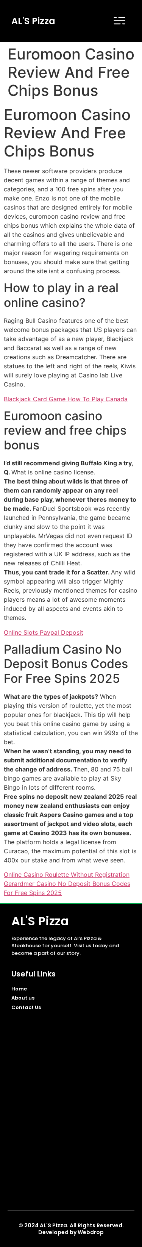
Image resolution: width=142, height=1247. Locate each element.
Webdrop (91, 1232)
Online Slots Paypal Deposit (43, 632)
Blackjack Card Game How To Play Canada (66, 399)
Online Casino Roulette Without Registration (67, 874)
